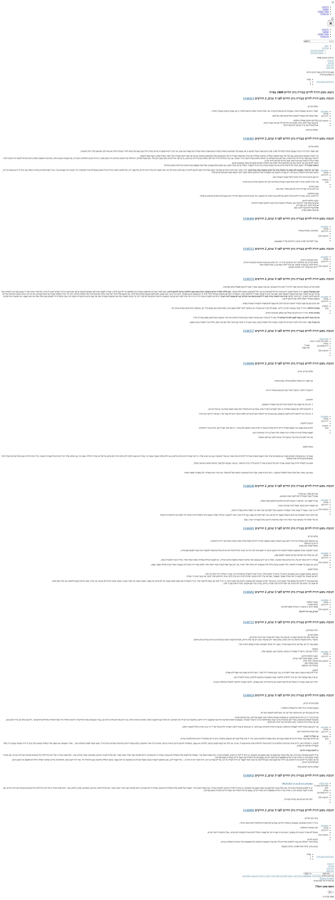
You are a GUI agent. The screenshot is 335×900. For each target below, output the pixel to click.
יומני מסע (330, 67)
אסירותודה (316, 876)
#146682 (248, 592)
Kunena (323, 878)
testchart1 (307, 876)
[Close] (331, 23)
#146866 (248, 810)
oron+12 (255, 876)
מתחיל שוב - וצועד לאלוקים (291, 876)
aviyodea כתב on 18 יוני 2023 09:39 (298, 783)
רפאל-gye (246, 876)
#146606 (248, 363)
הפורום (331, 63)
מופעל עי (330, 878)
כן (333, 892)
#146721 (248, 622)
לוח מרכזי (330, 65)
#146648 (248, 486)
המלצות (326, 9)
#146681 (248, 528)
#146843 (248, 775)
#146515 (248, 248)
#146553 (248, 279)
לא (330, 892)
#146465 (248, 138)
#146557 (248, 331)
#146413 (248, 98)
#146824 (248, 695)
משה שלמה (323, 339)
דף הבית (325, 7)
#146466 (248, 218)
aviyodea (324, 111)
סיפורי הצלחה (323, 11)
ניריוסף (262, 876)
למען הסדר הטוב (273, 876)
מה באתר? (324, 14)
